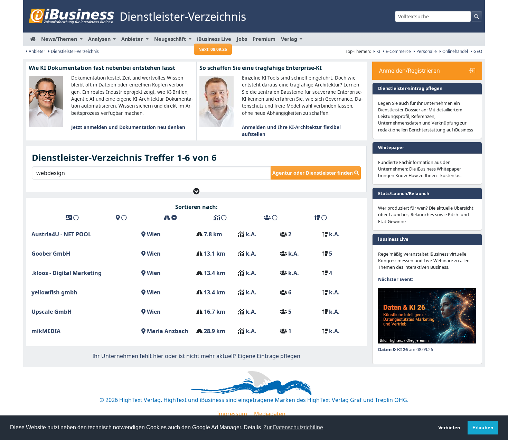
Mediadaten (269, 414)
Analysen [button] (100, 39)
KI (377, 51)
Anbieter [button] (132, 39)
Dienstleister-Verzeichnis (74, 51)
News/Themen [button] (59, 39)
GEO (477, 51)
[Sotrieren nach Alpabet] (72, 217)
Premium (264, 39)
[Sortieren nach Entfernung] (170, 217)
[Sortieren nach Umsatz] (220, 217)
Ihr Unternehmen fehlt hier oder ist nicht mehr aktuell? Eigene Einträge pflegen (196, 356)
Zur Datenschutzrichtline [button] (293, 427)
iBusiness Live (214, 41)
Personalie (426, 51)
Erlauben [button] (482, 427)
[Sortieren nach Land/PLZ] (121, 217)
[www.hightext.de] (254, 382)
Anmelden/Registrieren (409, 70)
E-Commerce (398, 51)
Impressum (232, 414)
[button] (196, 191)
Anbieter (36, 51)
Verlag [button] (290, 39)
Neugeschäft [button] (170, 39)
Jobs (242, 39)
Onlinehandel (454, 51)
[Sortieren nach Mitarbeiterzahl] (270, 217)
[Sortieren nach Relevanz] (320, 217)
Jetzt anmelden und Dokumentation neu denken (128, 127)
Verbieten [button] (449, 427)
